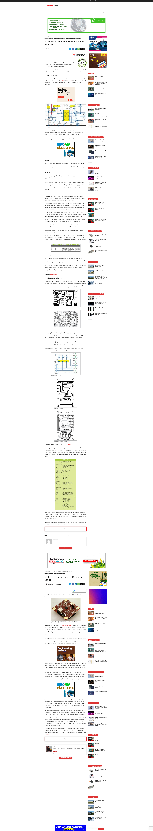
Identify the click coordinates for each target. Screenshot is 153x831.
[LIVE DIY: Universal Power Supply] (91, 210)
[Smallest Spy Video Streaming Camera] (91, 121)
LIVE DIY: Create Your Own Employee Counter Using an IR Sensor (101, 203)
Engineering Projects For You (52, 36)
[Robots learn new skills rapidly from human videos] (91, 184)
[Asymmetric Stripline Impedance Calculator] (91, 315)
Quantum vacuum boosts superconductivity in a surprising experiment (101, 172)
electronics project (66, 535)
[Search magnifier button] (103, 12)
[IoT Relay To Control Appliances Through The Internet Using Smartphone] (91, 83)
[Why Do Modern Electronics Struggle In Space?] (91, 95)
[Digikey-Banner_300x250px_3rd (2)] (66, 101)
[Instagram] (90, 1)
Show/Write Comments (65, 548)
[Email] (81, 49)
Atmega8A (69, 80)
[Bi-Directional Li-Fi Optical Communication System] (91, 78)
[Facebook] (89, 1)
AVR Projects (56, 38)
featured (72, 535)
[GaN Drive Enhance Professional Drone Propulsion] (91, 252)
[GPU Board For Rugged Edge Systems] (91, 235)
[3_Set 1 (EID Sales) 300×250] (98, 68)
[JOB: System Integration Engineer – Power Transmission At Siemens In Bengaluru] (91, 277)
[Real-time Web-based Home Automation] (91, 109)
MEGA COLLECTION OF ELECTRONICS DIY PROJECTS (73, 38)
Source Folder (53, 274)
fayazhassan (50, 48)
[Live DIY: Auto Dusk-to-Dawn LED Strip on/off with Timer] (91, 221)
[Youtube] (95, 1)
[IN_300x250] (98, 50)
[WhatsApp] (78, 49)
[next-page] (91, 99)
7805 (63, 80)
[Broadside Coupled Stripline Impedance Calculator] (91, 303)
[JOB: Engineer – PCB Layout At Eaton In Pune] (91, 272)
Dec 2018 (49, 535)
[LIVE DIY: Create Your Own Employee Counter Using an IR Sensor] (91, 204)
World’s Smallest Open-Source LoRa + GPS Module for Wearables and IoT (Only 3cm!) (101, 115)
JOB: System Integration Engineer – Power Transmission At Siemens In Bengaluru (101, 277)
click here (70, 444)
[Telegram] (70, 49)
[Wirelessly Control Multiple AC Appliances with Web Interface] (91, 126)
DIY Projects (54, 535)
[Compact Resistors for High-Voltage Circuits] (91, 246)
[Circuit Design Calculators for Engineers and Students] (91, 298)
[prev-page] (89, 99)
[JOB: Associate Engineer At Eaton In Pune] (91, 266)
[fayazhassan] (47, 49)
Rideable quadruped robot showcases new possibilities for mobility (101, 189)
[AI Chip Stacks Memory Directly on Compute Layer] (91, 158)
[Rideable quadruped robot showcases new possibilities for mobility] (91, 189)
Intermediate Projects (62, 38)
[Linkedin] (92, 1)
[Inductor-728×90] (76, 830)
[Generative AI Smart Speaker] (91, 89)
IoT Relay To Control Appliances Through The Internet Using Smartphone (101, 83)
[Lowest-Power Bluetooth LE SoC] (91, 146)
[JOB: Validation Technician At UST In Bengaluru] (91, 283)
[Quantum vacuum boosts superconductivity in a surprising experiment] (91, 172)
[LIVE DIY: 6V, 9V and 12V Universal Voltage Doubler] (91, 215)
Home (46, 36)
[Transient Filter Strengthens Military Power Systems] (91, 241)
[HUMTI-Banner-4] (76, 32)
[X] (94, 1)
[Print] (84, 49)
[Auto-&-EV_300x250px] (66, 157)
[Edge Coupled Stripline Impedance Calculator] (91, 309)
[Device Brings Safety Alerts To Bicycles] (91, 152)
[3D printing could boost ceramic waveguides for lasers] (91, 178)
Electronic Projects (59, 535)
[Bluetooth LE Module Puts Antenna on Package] (91, 141)
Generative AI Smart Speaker (100, 88)
